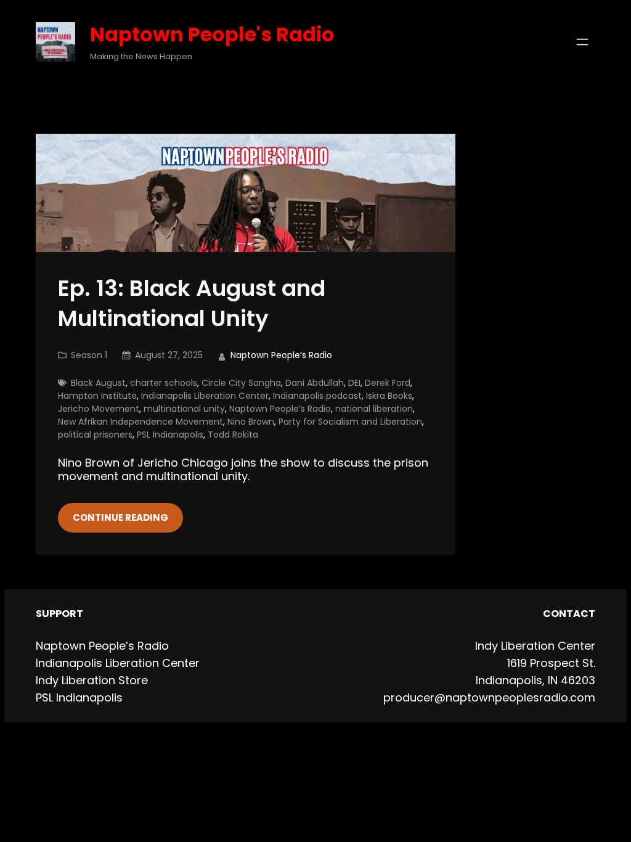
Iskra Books (389, 396)
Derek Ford (387, 383)
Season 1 (89, 355)
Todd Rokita (233, 434)
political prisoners (95, 434)
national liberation (374, 409)
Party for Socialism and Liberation (350, 421)
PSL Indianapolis (170, 434)
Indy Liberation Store (92, 680)
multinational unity (184, 409)
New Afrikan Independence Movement (140, 421)
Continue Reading (120, 517)
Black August (98, 383)
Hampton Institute (97, 396)
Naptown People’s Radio (280, 409)
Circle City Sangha (241, 383)
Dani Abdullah (314, 383)
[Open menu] (582, 42)
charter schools (163, 383)
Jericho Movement (98, 409)
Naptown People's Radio (212, 34)
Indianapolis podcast (317, 396)
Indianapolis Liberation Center (205, 396)
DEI (354, 383)
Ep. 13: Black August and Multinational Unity (191, 304)
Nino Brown (250, 421)
